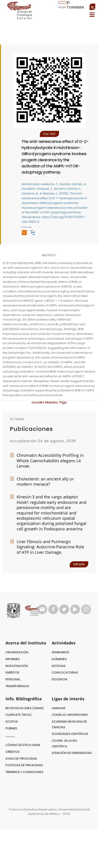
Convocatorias (65, 672)
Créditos (12, 752)
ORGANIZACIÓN (16, 652)
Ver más (79, 564)
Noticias (58, 666)
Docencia (59, 679)
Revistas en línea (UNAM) (24, 708)
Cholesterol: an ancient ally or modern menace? (45, 481)
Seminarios (60, 652)
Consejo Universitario (70, 715)
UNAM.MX (58, 708)
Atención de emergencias (72, 753)
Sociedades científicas (70, 734)
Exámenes (59, 659)
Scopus (11, 721)
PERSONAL (12, 679)
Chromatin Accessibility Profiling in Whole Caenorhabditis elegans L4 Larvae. (50, 461)
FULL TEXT (49, 134)
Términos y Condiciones (24, 772)
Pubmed (11, 728)
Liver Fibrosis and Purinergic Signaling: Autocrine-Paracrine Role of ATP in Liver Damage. (50, 547)
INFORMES (12, 659)
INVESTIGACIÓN (16, 666)
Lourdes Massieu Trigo (49, 402)
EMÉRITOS (12, 672)
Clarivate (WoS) (18, 715)
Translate (75, 7)
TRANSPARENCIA (17, 686)
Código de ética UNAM (22, 745)
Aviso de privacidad (21, 758)
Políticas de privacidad (24, 765)
